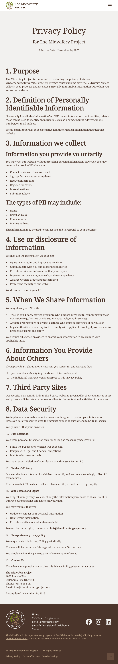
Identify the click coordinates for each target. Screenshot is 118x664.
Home (35, 614)
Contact (36, 629)
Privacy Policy (13, 656)
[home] (22, 6)
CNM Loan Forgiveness (45, 618)
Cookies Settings (50, 656)
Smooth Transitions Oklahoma (50, 625)
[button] (109, 5)
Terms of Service (31, 656)
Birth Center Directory (45, 621)
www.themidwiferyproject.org (24, 83)
